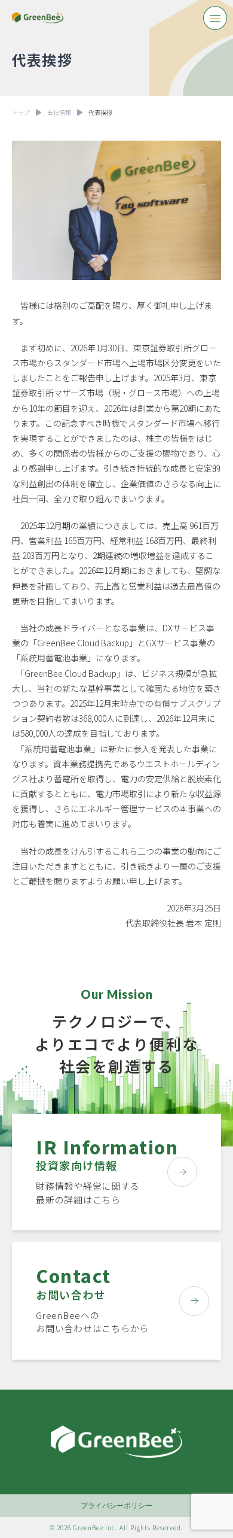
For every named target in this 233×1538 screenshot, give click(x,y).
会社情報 (59, 112)
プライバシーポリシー (116, 1505)
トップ (21, 112)
